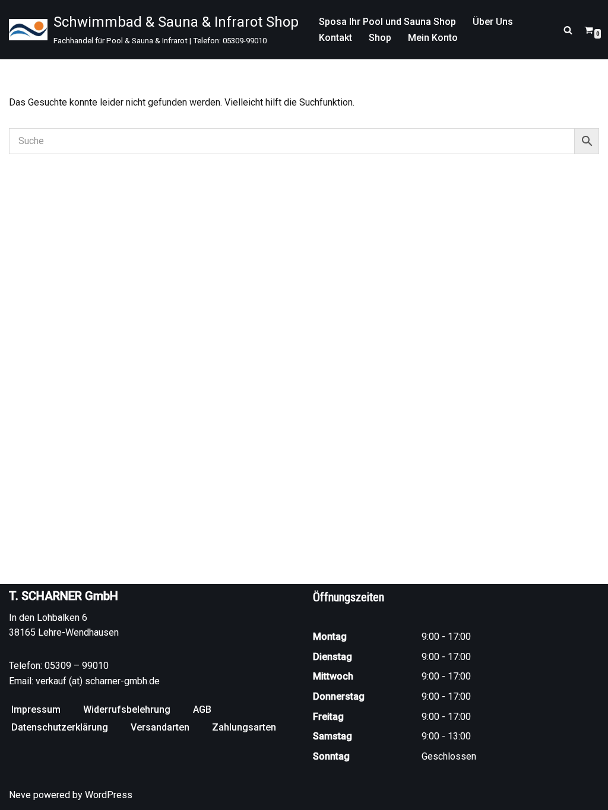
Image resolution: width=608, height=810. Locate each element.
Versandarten (160, 727)
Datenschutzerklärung (59, 727)
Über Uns (493, 21)
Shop (380, 37)
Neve (20, 795)
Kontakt (335, 37)
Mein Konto (433, 37)
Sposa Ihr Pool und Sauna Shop (387, 21)
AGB (202, 709)
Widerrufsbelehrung (126, 709)
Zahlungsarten (244, 727)
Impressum (36, 709)
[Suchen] (567, 29)
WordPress (108, 795)
